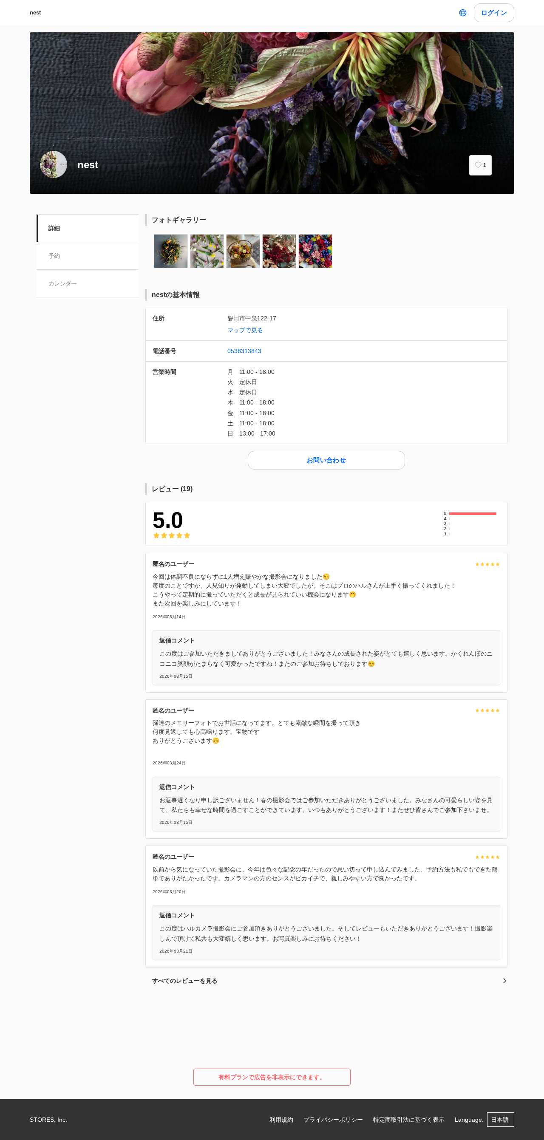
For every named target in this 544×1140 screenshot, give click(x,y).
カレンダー (62, 283)
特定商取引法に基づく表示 (409, 1119)
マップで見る (245, 330)
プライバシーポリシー (333, 1119)
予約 (54, 255)
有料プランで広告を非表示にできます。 (272, 1077)
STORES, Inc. (48, 1119)
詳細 (54, 228)
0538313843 (244, 351)
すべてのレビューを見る (185, 980)
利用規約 (281, 1119)
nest (35, 12)
